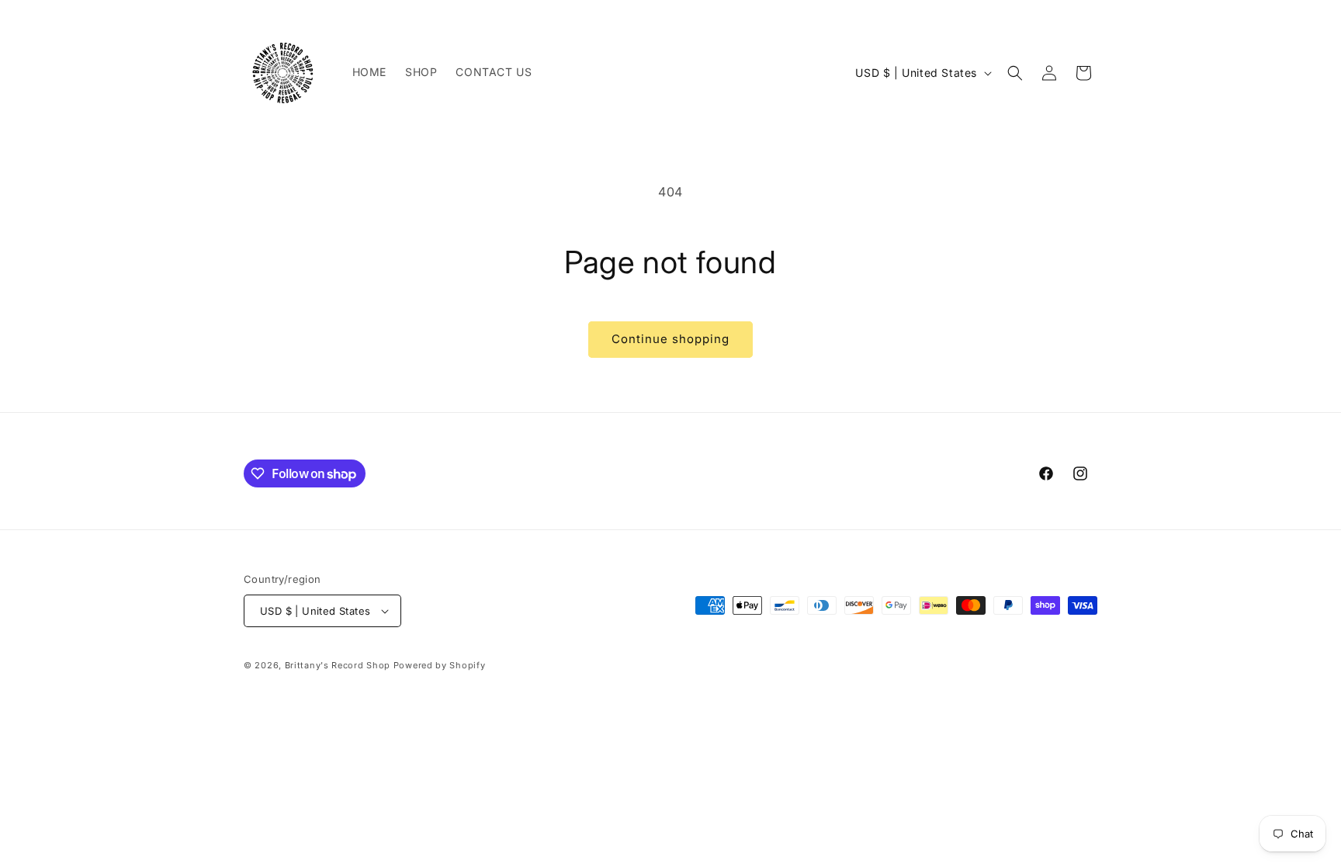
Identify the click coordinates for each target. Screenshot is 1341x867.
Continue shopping (670, 338)
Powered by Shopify (439, 665)
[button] (1015, 73)
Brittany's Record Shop (337, 665)
